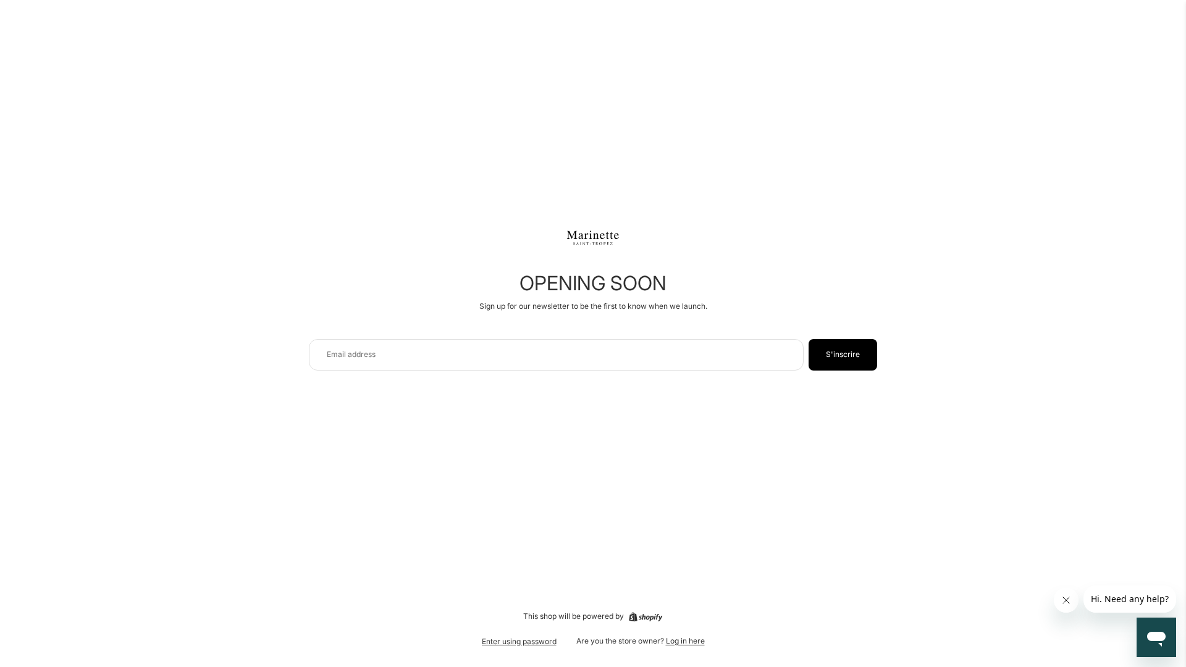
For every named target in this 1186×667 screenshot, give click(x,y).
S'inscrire (843, 354)
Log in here (685, 640)
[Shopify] (645, 617)
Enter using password (519, 641)
